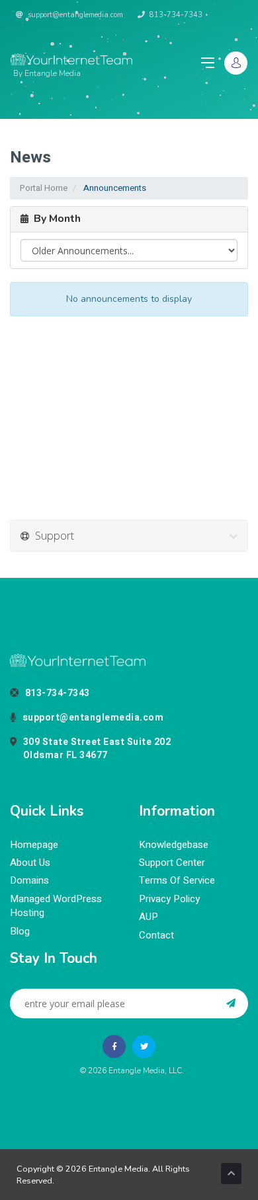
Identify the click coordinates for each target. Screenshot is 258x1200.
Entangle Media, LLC (145, 1070)
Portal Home (43, 188)
